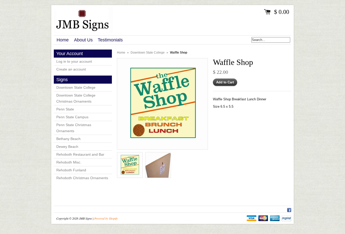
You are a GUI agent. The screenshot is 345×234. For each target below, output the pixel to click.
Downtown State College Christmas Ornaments (75, 98)
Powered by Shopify (106, 218)
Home (121, 52)
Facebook (289, 209)
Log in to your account (74, 61)
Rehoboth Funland (71, 170)
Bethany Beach (68, 139)
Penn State (65, 109)
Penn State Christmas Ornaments (73, 128)
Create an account (71, 69)
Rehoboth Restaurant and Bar (80, 154)
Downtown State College (75, 87)
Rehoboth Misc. (68, 162)
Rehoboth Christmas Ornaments (82, 178)
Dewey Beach (67, 147)
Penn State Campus (72, 117)
